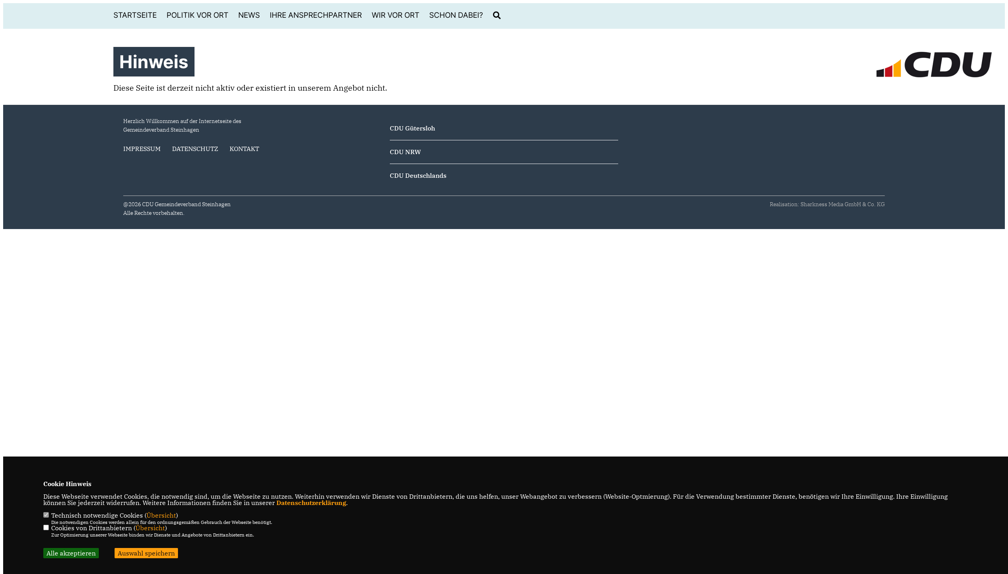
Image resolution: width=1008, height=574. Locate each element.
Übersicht (161, 515)
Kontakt (244, 149)
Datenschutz (195, 149)
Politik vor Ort (197, 15)
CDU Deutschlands (418, 175)
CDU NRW (405, 152)
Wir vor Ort (395, 15)
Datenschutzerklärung (311, 503)
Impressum (142, 149)
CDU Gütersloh (412, 128)
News (249, 15)
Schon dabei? (456, 15)
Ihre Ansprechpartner (316, 15)
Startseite (135, 15)
